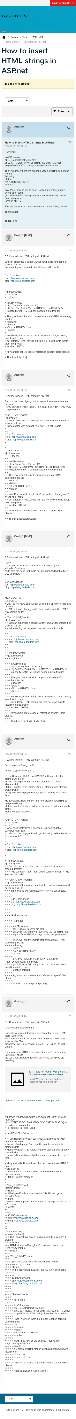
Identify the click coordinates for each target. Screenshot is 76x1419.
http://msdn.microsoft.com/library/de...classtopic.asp (32, 1100)
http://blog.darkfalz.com (23, 281)
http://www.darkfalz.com (22, 278)
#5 (69, 754)
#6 (69, 1016)
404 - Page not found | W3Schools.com (49, 1071)
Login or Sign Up (61, 3)
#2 (69, 250)
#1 (69, 142)
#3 (69, 390)
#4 (69, 551)
